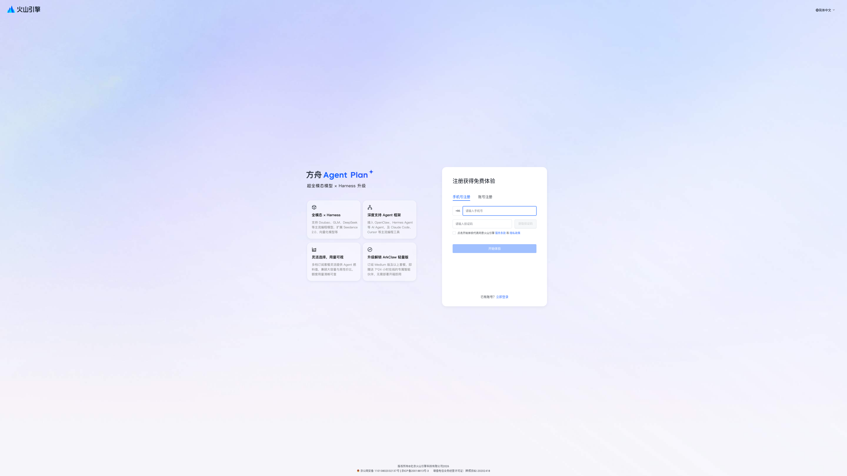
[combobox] (824, 10)
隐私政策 (515, 233)
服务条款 (500, 233)
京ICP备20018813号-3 (415, 470)
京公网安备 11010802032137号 (379, 470)
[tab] (461, 197)
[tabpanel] (495, 228)
